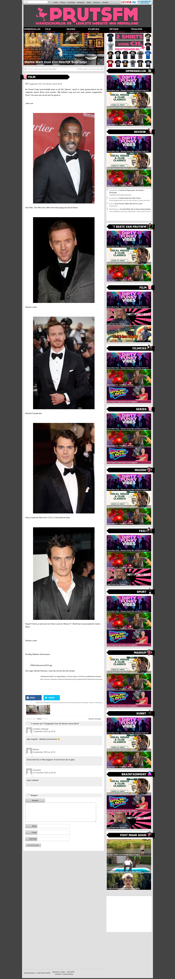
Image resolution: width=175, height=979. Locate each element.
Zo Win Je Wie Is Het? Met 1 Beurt (89, 69)
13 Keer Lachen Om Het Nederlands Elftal (41, 69)
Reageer (35, 800)
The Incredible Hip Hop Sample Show (52, 62)
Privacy (63, 2)
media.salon (98, 702)
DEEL (32, 698)
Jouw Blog (32, 839)
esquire (92, 702)
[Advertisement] (129, 914)
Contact (62, 972)
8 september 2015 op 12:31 (44, 752)
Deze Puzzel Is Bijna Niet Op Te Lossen (128, 204)
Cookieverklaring (67, 974)
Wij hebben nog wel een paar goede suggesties (80, 92)
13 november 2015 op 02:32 (44, 773)
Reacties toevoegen (95, 719)
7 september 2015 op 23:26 (44, 731)
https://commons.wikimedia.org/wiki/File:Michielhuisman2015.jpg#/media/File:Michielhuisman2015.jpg (71, 679)
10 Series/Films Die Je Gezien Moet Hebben (135, 209)
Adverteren (56, 972)
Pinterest (96, 2)
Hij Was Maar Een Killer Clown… (130, 198)
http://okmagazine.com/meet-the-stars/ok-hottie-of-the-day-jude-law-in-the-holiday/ (64, 702)
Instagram (80, 2)
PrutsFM (47, 973)
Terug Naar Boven (29, 973)
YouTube (105, 2)
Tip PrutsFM (70, 972)
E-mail (34, 832)
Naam (34, 826)
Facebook (71, 2)
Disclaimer (58, 974)
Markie (39, 719)
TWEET (51, 698)
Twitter (88, 2)
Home (56, 2)
